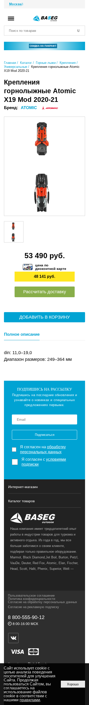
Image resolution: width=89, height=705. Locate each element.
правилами (30, 700)
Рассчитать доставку (44, 291)
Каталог (26, 63)
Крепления (68, 63)
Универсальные (15, 67)
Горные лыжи (46, 63)
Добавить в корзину (44, 317)
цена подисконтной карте (50, 266)
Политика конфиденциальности (31, 598)
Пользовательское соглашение (31, 595)
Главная (10, 63)
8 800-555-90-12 (26, 617)
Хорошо (73, 684)
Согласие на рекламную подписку (33, 607)
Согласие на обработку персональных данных (42, 602)
